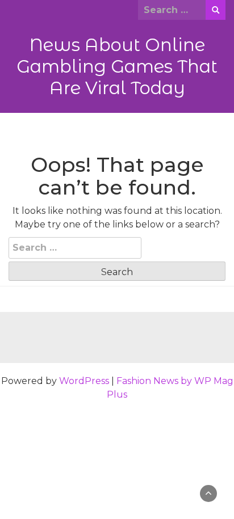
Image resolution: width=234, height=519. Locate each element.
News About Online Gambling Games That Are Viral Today (117, 66)
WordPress (84, 380)
